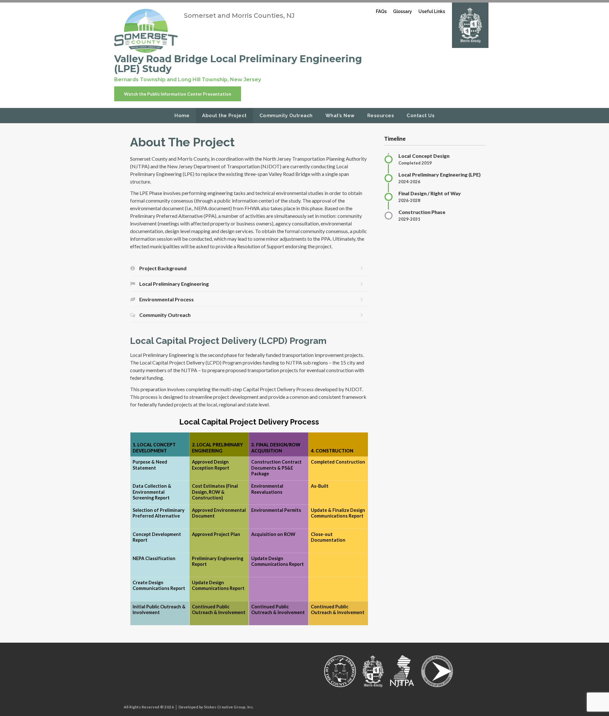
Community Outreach (286, 115)
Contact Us (421, 115)
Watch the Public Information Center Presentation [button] (177, 94)
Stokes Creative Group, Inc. (229, 707)
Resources (380, 115)
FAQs (381, 11)
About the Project (224, 115)
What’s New (340, 115)
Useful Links (431, 11)
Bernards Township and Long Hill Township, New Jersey (187, 80)
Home (181, 115)
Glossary (402, 11)
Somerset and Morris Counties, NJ (239, 15)
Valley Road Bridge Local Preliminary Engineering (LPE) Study (238, 64)
